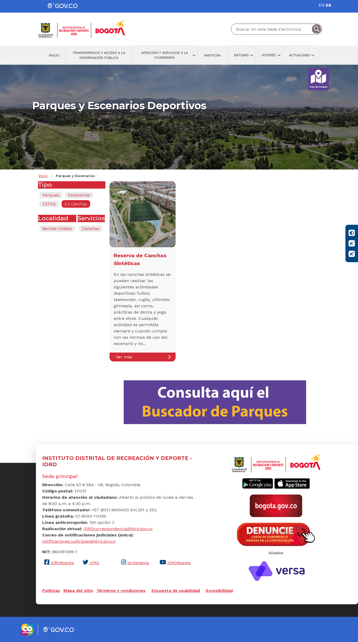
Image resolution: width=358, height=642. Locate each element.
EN (321, 5)
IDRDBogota (61, 562)
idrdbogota (137, 562)
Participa (212, 55)
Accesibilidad (219, 590)
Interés (269, 55)
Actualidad (299, 55)
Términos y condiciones (120, 590)
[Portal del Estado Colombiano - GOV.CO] (63, 6)
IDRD (93, 562)
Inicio (54, 55)
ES (328, 5)
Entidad (241, 55)
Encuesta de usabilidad (175, 590)
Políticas (51, 590)
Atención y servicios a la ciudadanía (164, 55)
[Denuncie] (276, 534)
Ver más (124, 356)
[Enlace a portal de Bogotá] (276, 505)
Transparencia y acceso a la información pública (99, 55)
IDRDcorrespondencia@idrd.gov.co (118, 528)
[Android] (257, 483)
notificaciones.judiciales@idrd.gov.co (79, 541)
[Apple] (292, 483)
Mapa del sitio (78, 590)
